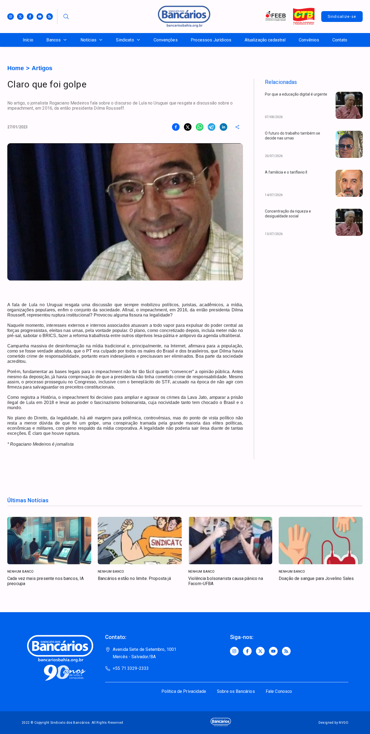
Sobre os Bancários (236, 691)
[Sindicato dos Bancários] (184, 25)
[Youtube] (40, 16)
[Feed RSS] (49, 16)
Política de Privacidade (183, 691)
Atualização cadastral (265, 40)
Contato (339, 40)
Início (28, 40)
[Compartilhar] (237, 127)
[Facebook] (30, 16)
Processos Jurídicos (211, 40)
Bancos (53, 40)
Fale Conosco (279, 691)
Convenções (166, 40)
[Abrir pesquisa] (66, 16)
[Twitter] (20, 16)
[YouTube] (273, 651)
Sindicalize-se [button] (342, 16)
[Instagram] (10, 16)
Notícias (88, 40)
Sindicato (125, 40)
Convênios (309, 40)
